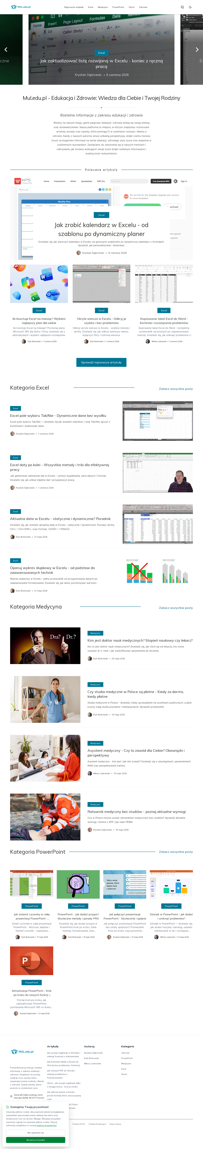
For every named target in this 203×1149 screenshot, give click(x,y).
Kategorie (127, 1046)
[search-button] (182, 7)
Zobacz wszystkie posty (176, 389)
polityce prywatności (46, 1125)
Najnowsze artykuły (74, 7)
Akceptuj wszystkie (35, 1140)
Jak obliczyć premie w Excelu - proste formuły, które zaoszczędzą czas (64, 1095)
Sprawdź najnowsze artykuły (101, 362)
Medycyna (103, 7)
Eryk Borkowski (91, 1058)
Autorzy (89, 1046)
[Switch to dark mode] (190, 7)
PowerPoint (118, 7)
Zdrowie (143, 7)
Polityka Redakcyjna (97, 1124)
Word (131, 7)
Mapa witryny (115, 1124)
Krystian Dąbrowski (93, 1053)
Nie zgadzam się (35, 1132)
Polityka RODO (78, 1124)
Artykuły (53, 1046)
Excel (90, 7)
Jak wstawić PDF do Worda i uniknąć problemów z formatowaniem (61, 1074)
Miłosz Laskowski (92, 1063)
